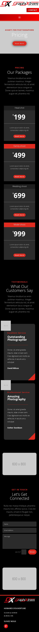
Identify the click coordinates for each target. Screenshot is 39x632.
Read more (19, 136)
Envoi (32, 552)
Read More (19, 43)
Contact (32, 10)
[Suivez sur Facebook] (6, 626)
